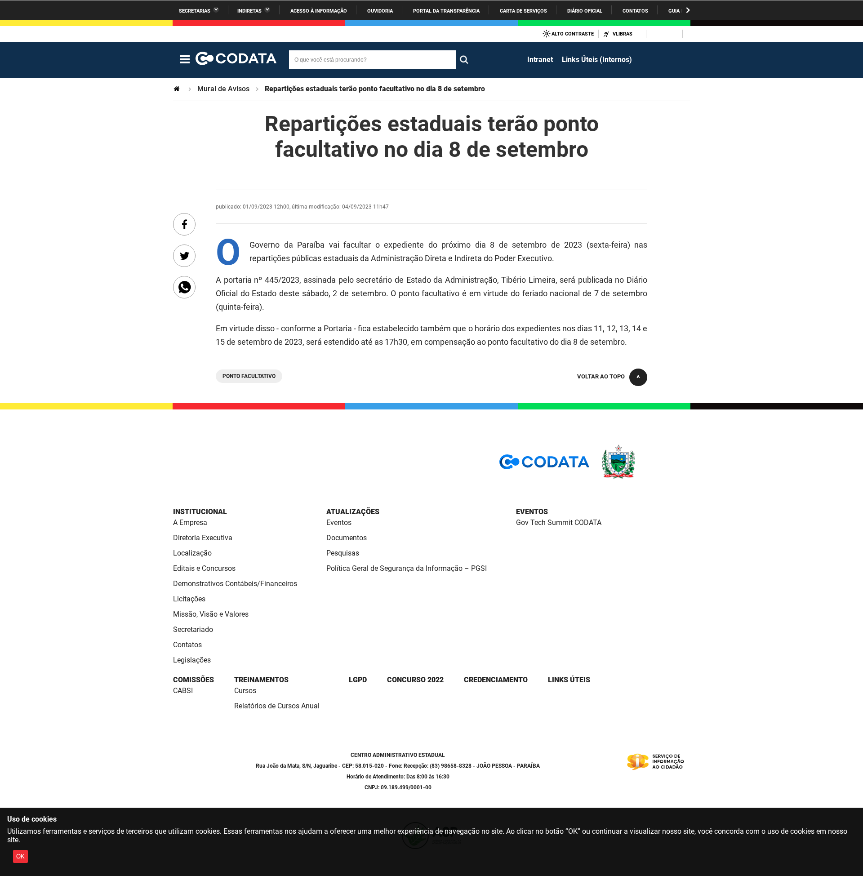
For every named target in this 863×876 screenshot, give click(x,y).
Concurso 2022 (415, 680)
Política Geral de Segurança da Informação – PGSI (406, 568)
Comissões (193, 680)
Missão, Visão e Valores (211, 614)
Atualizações (352, 511)
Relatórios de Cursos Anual (277, 706)
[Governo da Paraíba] (645, 477)
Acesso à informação (318, 11)
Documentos (346, 538)
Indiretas (249, 11)
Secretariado (193, 629)
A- (654, 34)
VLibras (622, 34)
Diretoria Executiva (202, 538)
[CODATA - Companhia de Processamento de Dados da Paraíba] (236, 60)
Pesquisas (342, 553)
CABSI (183, 690)
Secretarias (194, 11)
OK (20, 856)
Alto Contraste (573, 34)
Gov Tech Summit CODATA (558, 522)
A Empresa (190, 522)
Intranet (540, 59)
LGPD (358, 680)
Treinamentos (261, 680)
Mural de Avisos (223, 88)
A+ (665, 34)
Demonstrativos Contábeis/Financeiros (235, 583)
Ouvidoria (380, 11)
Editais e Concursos (204, 568)
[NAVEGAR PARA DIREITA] (688, 10)
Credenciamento (496, 680)
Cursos (245, 690)
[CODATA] (544, 465)
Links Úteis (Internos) (597, 59)
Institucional (200, 511)
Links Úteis (569, 680)
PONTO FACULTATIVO (249, 376)
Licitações (189, 599)
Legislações (192, 660)
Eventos (338, 522)
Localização (192, 553)
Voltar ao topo (601, 376)
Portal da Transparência (446, 11)
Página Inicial (177, 88)
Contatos (635, 11)
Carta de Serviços (523, 11)
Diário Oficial (584, 11)
